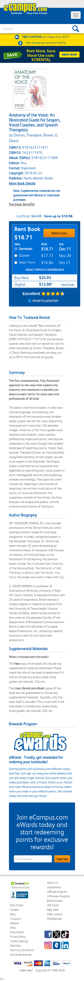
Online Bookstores (20, 954)
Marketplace (54, 918)
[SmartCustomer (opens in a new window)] (43, 301)
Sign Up (62, 859)
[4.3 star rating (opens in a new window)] (53, 293)
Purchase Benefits (22, 204)
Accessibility (54, 887)
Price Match (17, 932)
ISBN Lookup (54, 914)
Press (13, 927)
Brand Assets (54, 900)
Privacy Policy (18, 936)
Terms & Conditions (22, 950)
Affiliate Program (57, 891)
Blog (12, 914)
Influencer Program (58, 896)
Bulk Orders (17, 905)
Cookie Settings (19, 941)
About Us (52, 882)
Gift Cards (53, 905)
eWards (14, 923)
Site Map (15, 945)
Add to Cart (59, 233)
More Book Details (22, 183)
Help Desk (52, 909)
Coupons (15, 918)
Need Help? (26, 970)
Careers (14, 909)
